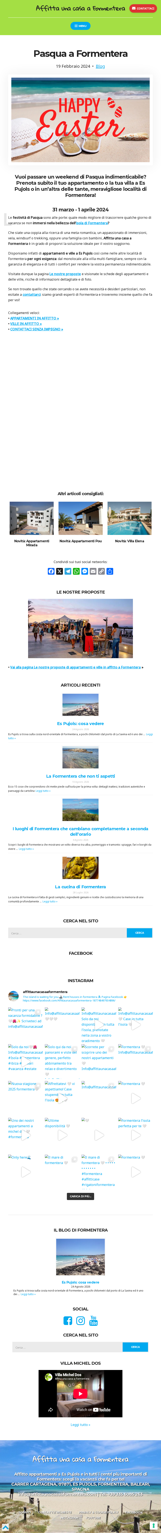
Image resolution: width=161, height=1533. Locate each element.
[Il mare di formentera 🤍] (62, 1172)
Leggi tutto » (43, 791)
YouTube (93, 1518)
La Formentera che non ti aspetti (80, 776)
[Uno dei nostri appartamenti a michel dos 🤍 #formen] (25, 1135)
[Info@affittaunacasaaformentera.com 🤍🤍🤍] (62, 1024)
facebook (133, 1512)
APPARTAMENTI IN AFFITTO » (34, 318)
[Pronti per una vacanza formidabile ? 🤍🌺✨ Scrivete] (25, 1024)
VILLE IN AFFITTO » (26, 323)
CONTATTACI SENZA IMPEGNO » (36, 329)
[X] (59, 572)
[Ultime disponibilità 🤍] (62, 1135)
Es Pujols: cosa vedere (80, 723)
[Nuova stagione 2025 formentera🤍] (25, 1098)
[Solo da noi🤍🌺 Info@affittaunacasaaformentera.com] (25, 1061)
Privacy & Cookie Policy (98, 1512)
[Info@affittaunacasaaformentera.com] (99, 1098)
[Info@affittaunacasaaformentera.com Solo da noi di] (99, 1024)
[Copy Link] (101, 572)
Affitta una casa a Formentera (80, 8)
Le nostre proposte (65, 274)
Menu (82, 26)
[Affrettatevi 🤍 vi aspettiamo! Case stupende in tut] (62, 1098)
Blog (100, 66)
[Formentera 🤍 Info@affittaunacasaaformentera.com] (135, 1061)
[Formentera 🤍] (135, 1098)
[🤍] (99, 1135)
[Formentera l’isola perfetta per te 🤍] (135, 1135)
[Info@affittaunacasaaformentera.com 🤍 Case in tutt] (135, 1024)
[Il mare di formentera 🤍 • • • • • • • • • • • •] (99, 1172)
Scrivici (24, 1512)
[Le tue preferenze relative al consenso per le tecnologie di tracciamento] (154, 1526)
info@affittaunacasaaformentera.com (57, 1494)
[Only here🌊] (25, 1172)
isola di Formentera (92, 223)
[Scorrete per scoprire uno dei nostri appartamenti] (99, 1061)
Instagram (70, 1518)
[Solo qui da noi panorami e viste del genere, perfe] (62, 1061)
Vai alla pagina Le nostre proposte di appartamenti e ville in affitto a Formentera (75, 667)
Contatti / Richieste (55, 1512)
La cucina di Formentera (80, 886)
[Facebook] (51, 572)
